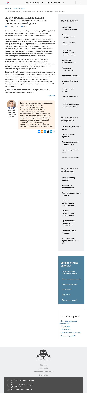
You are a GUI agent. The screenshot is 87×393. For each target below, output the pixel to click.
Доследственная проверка (69, 135)
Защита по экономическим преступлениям (68, 52)
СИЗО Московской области (71, 333)
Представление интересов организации (68, 223)
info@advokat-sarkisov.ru (23, 389)
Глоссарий (43, 368)
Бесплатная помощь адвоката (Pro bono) (70, 105)
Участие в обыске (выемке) (69, 232)
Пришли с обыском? (70, 284)
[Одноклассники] (42, 131)
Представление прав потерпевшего (70, 143)
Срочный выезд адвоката (68, 43)
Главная (8, 8)
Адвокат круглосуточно (68, 36)
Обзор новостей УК (19, 8)
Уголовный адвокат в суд (70, 82)
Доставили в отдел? (69, 300)
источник (51, 95)
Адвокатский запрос (70, 157)
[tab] (71, 19)
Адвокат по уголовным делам (69, 28)
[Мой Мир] (45, 131)
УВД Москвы (65, 326)
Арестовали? (67, 289)
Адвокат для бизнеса (70, 76)
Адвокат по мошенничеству (68, 61)
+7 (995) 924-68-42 (54, 2)
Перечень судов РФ (68, 336)
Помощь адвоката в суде (70, 97)
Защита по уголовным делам (71, 128)
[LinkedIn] (51, 131)
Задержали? (66, 295)
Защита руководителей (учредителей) (68, 213)
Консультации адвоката (68, 90)
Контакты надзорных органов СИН (68, 322)
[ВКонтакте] (39, 131)
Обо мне (43, 365)
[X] (48, 131)
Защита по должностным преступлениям (68, 203)
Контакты (43, 375)
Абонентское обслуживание (68, 69)
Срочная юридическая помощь (71, 194)
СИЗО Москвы (66, 329)
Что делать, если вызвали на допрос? (70, 272)
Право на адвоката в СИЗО (70, 151)
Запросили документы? (71, 279)
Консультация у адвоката (68, 179)
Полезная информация (44, 371)
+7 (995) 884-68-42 (34, 2)
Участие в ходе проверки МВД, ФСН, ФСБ (70, 240)
